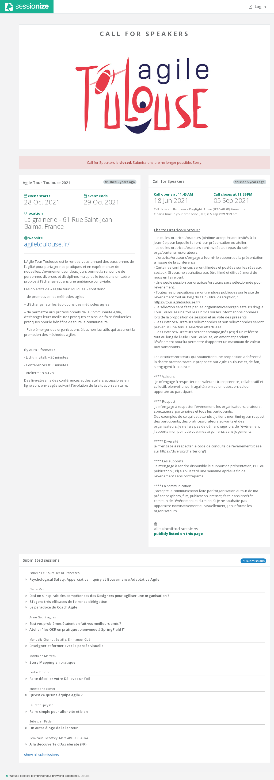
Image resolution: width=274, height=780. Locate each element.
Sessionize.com (27, 6)
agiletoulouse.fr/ (47, 243)
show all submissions (41, 754)
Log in (260, 6)
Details (85, 775)
